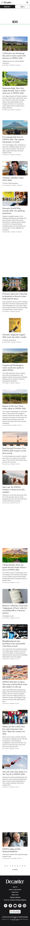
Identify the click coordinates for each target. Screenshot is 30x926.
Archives (15, 870)
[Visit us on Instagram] (24, 905)
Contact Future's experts (15, 889)
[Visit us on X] (5, 905)
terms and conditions (15, 897)
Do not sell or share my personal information (15, 900)
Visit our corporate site (21, 918)
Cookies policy (15, 892)
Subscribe (7, 7)
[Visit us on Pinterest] (20, 905)
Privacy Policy (15, 895)
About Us (15, 887)
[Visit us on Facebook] (10, 905)
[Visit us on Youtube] (15, 905)
